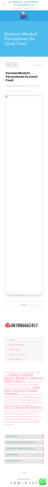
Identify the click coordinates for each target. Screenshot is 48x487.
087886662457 (17, 2)
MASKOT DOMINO (24, 411)
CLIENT (20, 385)
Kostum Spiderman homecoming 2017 (23, 405)
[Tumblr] (36, 8)
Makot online (8, 411)
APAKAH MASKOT (10, 372)
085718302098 (32, 2)
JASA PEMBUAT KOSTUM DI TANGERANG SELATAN (21, 397)
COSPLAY (26, 385)
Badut (18, 372)
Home (11, 340)
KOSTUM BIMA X (20, 403)
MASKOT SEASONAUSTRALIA (13, 414)
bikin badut (13, 381)
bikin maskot (13, 385)
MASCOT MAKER (15, 359)
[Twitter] (18, 8)
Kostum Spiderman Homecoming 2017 (21, 442)
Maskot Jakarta (36, 411)
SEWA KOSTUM (19, 419)
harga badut (15, 388)
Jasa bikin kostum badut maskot (22, 390)
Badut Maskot (11, 436)
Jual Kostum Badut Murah (27, 400)
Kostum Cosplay (31, 403)
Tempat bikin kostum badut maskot (15, 422)
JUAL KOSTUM (13, 400)
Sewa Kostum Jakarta (32, 419)
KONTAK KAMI (14, 350)
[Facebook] (12, 8)
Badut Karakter (25, 372)
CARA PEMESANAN (16, 345)
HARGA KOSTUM (25, 388)
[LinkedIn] (25, 8)
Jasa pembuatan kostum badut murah (30, 395)
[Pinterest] (29, 8)
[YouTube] (22, 8)
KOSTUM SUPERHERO (23, 408)
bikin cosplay (28, 382)
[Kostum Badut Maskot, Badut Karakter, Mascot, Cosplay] (24, 16)
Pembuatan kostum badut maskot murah (25, 416)
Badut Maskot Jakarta (23, 378)
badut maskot (21, 375)
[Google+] (15, 8)
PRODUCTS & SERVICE (17, 355)
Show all (39, 65)
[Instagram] (32, 8)
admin (21, 86)
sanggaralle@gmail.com (25, 5)
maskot (15, 411)
